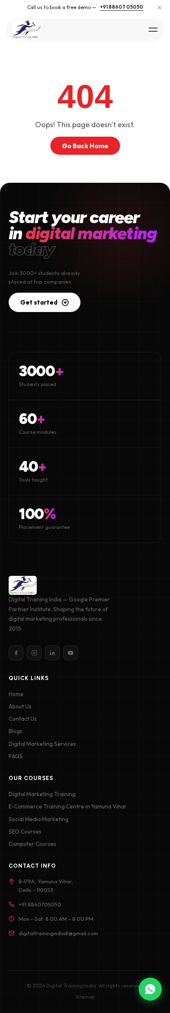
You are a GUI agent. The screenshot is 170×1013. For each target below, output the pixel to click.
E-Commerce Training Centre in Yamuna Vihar (68, 806)
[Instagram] (34, 652)
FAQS (16, 756)
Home (16, 694)
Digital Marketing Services (42, 744)
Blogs (15, 731)
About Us (20, 706)
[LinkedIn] (52, 652)
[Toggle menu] (152, 29)
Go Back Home (85, 146)
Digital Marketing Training (42, 794)
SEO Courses (25, 831)
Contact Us (23, 718)
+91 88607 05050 (121, 7)
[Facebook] (16, 652)
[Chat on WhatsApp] (150, 989)
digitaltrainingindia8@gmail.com (58, 933)
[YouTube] (70, 652)
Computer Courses (32, 844)
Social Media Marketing (38, 819)
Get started (38, 302)
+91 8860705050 (40, 904)
